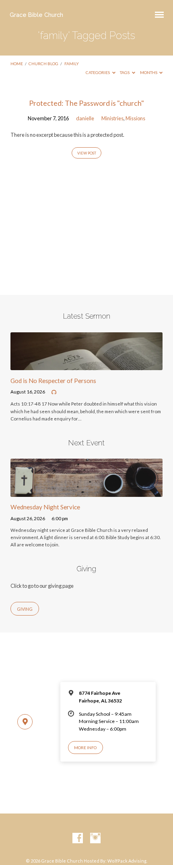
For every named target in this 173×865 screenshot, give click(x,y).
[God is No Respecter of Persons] (86, 365)
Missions (135, 118)
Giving (25, 609)
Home (16, 63)
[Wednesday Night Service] (86, 492)
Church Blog (43, 63)
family (71, 63)
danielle (85, 118)
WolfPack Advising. (127, 860)
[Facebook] (77, 838)
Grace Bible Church (36, 14)
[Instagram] (95, 838)
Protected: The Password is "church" (86, 103)
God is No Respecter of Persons (53, 380)
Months (149, 72)
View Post (86, 153)
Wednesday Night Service (45, 507)
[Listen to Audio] (53, 392)
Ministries (112, 118)
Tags (125, 72)
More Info (85, 747)
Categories (98, 72)
